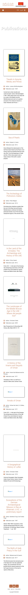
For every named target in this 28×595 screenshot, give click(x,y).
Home (9, 589)
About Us (12, 589)
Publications (17, 589)
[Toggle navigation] (24, 10)
